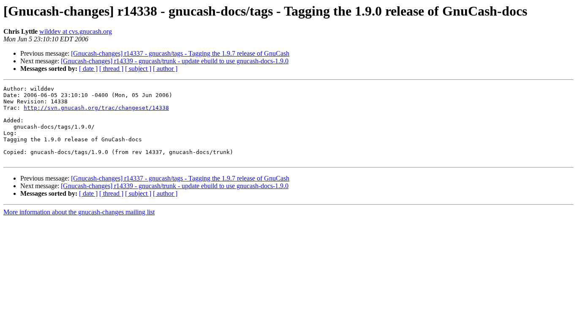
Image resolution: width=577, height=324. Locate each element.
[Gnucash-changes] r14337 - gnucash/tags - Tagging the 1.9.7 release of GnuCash (180, 53)
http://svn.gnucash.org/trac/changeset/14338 (96, 108)
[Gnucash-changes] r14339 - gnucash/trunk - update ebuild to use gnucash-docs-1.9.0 (174, 61)
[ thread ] (111, 68)
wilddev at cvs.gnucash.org (75, 31)
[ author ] (165, 68)
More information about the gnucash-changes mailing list (79, 212)
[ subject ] (138, 68)
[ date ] (88, 68)
